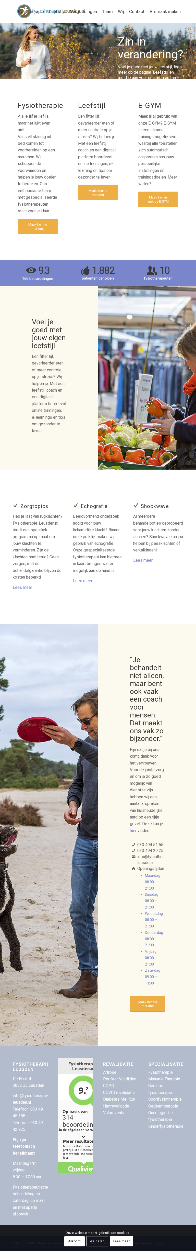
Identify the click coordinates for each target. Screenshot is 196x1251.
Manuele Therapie (164, 1079)
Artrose (109, 1072)
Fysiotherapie (160, 1072)
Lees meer (22, 587)
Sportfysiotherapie (165, 1099)
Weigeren (97, 1241)
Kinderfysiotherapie (165, 1126)
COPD (108, 1085)
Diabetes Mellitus (119, 1099)
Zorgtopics (34, 506)
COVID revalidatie (119, 1092)
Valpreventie (114, 1112)
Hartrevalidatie (116, 1106)
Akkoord (74, 1241)
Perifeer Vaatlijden (119, 1079)
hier (133, 830)
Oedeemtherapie (163, 1106)
